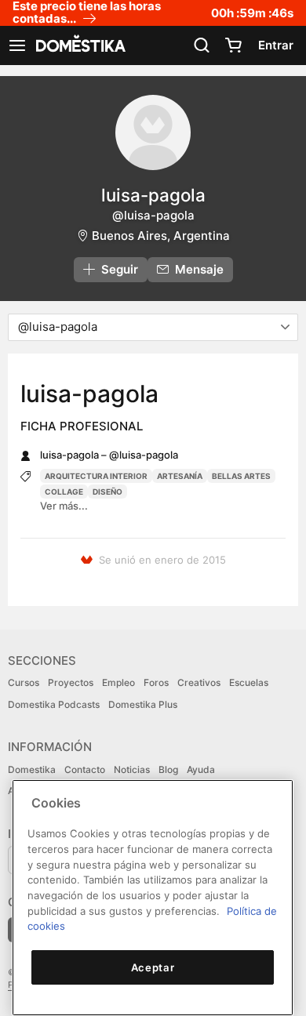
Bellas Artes (241, 476)
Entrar (275, 45)
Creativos (198, 682)
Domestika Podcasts (54, 704)
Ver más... (64, 505)
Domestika (32, 769)
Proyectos (70, 682)
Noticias (132, 769)
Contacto (84, 769)
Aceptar (153, 967)
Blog (168, 769)
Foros (156, 682)
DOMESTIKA (79, 45)
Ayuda (201, 769)
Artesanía (179, 476)
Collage (64, 491)
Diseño (107, 491)
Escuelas (248, 682)
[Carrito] (233, 45)
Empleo (118, 682)
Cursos (23, 682)
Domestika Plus (142, 704)
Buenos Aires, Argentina (161, 235)
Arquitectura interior (96, 476)
